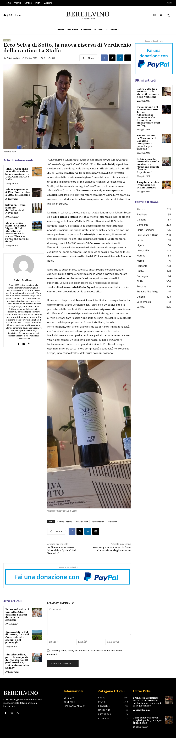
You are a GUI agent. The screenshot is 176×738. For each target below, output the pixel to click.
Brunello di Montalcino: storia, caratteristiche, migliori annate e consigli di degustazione (147, 701)
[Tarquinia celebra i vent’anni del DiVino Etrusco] (166, 185)
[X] (160, 15)
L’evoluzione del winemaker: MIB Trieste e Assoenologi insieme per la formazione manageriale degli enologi (148, 116)
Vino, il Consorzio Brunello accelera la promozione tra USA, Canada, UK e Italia (17, 174)
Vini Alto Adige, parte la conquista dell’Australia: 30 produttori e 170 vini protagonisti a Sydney (17, 661)
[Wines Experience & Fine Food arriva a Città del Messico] (37, 192)
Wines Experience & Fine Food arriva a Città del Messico (17, 192)
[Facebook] (148, 15)
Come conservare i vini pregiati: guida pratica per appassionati (147, 720)
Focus (7, 40)
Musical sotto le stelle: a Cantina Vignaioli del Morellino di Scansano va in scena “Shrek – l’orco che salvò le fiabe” (17, 232)
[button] (168, 15)
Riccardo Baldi (81, 521)
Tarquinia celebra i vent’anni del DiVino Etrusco (148, 185)
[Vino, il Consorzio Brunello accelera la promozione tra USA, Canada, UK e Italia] (37, 171)
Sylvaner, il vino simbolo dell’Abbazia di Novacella (15, 209)
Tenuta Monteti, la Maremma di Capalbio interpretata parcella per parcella (147, 142)
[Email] (127, 57)
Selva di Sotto (98, 521)
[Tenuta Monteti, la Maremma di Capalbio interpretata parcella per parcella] (166, 138)
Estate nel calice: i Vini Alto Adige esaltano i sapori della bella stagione (17, 615)
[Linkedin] (120, 57)
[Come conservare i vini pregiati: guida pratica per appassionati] (169, 720)
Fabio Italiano (13, 58)
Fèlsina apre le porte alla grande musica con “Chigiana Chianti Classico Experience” (148, 166)
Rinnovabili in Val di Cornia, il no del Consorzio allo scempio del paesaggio (17, 637)
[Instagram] (154, 15)
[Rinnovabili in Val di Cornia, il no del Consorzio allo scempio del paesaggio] (37, 635)
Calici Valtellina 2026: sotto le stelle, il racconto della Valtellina (148, 93)
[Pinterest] (28, 343)
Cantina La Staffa (64, 521)
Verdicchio (112, 521)
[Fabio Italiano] (23, 265)
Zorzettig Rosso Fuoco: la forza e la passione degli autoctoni (112, 549)
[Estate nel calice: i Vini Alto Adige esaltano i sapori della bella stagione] (37, 612)
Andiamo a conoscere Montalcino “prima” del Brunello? (61, 550)
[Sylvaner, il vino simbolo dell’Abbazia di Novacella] (37, 208)
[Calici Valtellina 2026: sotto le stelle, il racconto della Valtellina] (166, 91)
